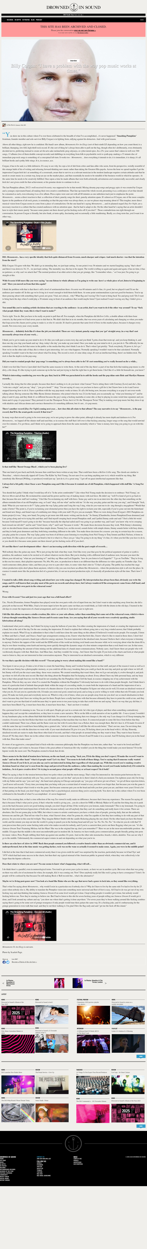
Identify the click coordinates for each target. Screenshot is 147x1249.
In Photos (26, 20)
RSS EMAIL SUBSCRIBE (44, 1176)
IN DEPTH (3, 1164)
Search (142, 20)
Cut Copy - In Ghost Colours (120, 1072)
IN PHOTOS (3, 1166)
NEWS (2, 1162)
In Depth (18, 20)
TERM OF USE (78, 1159)
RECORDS (3, 1168)
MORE (141, 1056)
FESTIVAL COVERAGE (6, 1173)
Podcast (39, 20)
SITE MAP (3, 1160)
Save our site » (73, 15)
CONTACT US (40, 1157)
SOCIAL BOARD (4, 1178)
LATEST (3, 994)
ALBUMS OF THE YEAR (6, 1171)
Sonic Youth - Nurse (42, 1100)
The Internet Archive (82, 33)
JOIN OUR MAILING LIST (44, 1159)
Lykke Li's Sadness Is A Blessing (122, 1031)
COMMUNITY (4, 1175)
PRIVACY (76, 1160)
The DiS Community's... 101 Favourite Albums (91, 1101)
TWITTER (39, 1167)
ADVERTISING (77, 1162)
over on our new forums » (85, 30)
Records (10, 20)
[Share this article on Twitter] (7, 962)
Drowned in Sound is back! (44, 1002)
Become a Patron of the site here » (24, 962)
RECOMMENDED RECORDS (7, 1169)
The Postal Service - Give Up (45, 1072)
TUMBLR (39, 1170)
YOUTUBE (39, 1172)
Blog (32, 20)
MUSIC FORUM (4, 1177)
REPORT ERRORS (5, 1180)
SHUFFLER (40, 1168)
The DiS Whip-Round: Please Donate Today (15, 1100)
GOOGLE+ (39, 1163)
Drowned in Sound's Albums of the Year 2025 (125, 1101)
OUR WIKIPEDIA (78, 1164)
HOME (2, 1159)
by (11, 125)
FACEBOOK (40, 1165)
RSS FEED (39, 1174)
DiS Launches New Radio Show (11, 1072)
